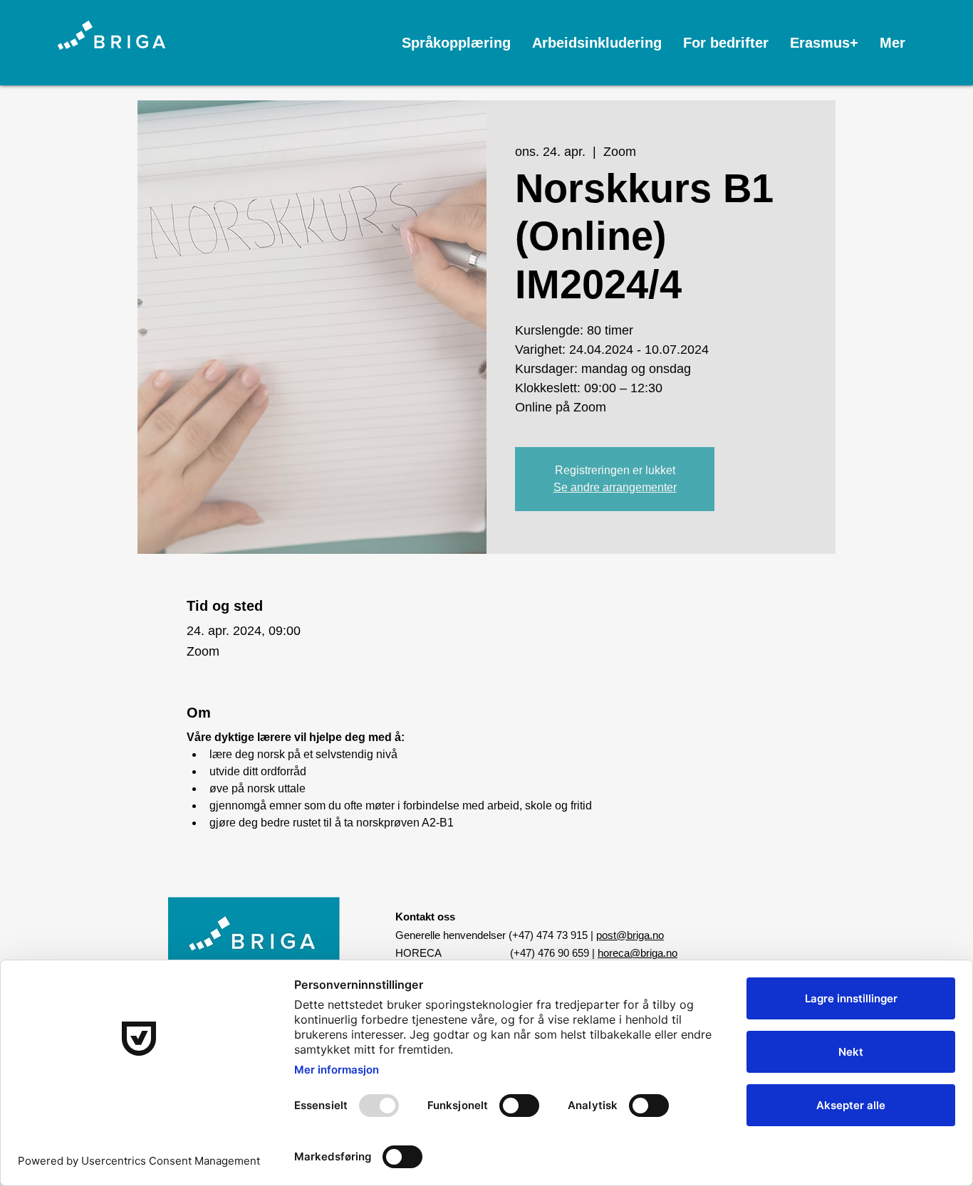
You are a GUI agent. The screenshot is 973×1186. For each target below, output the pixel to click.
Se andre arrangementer (615, 487)
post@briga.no (630, 935)
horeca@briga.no (637, 953)
